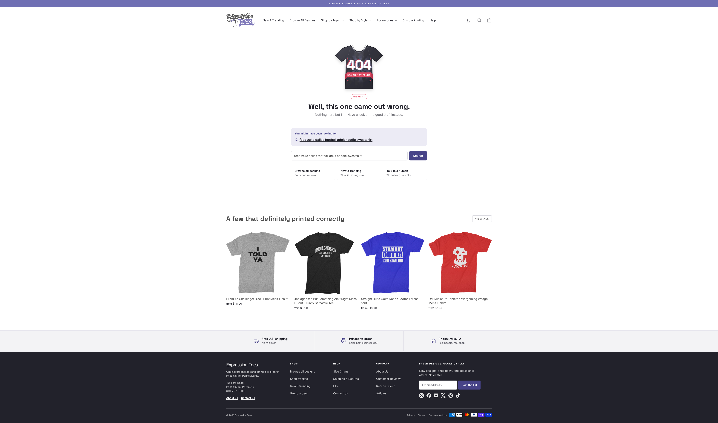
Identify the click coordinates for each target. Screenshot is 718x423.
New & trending (300, 386)
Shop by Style (358, 20)
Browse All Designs (302, 20)
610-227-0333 (235, 391)
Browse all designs (302, 371)
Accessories (385, 20)
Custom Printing (413, 20)
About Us (382, 371)
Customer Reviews (388, 379)
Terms (421, 415)
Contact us (248, 397)
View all (482, 218)
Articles (381, 393)
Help (433, 20)
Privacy (411, 415)
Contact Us (340, 393)
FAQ (335, 386)
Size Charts (341, 371)
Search (418, 155)
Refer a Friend (385, 386)
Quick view (258, 290)
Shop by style (299, 379)
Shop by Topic (331, 20)
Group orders (299, 393)
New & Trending (273, 20)
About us (232, 397)
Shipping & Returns (346, 379)
